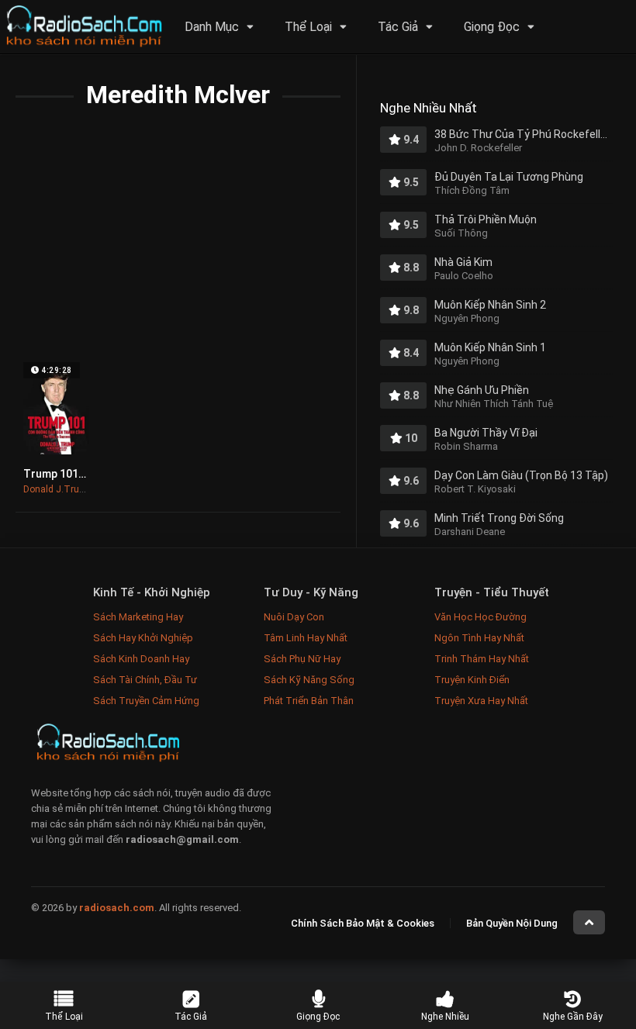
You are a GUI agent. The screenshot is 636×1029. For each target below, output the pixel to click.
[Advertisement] (178, 245)
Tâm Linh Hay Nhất (305, 638)
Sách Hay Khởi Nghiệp (143, 638)
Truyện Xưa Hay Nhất (481, 700)
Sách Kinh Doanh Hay (141, 659)
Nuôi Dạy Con (294, 617)
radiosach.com (116, 907)
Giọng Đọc (492, 26)
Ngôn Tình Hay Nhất (479, 638)
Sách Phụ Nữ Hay (302, 659)
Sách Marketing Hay (138, 617)
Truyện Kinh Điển (472, 679)
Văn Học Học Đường (480, 617)
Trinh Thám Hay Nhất (481, 659)
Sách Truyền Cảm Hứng (146, 700)
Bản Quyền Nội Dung (512, 923)
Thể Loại (308, 26)
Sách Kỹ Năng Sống (309, 679)
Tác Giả (398, 26)
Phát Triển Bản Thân (309, 700)
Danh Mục (212, 26)
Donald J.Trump (57, 489)
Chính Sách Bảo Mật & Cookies (362, 923)
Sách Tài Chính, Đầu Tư (145, 679)
